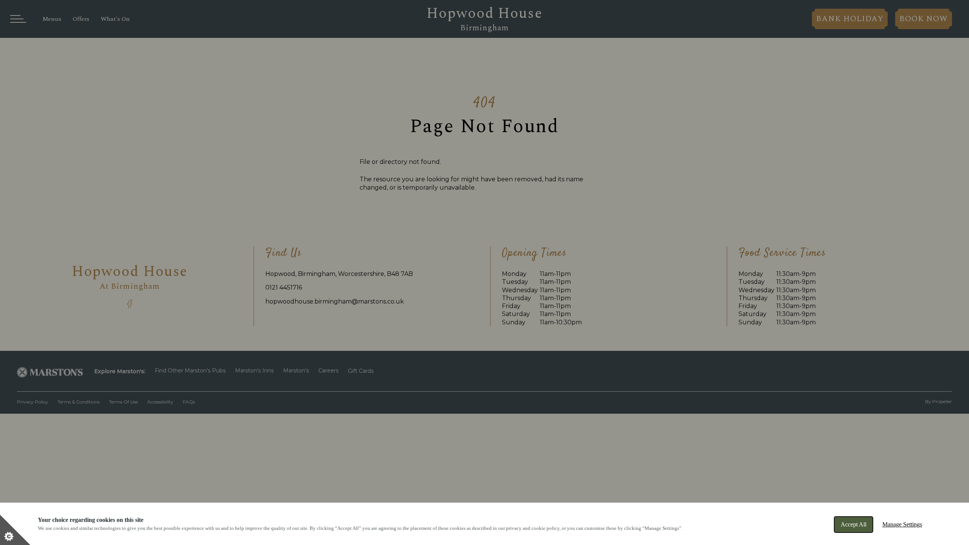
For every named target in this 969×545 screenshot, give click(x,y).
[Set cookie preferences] (15, 530)
